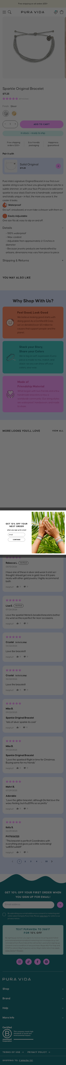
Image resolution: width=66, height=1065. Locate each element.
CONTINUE (16, 540)
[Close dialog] (63, 513)
